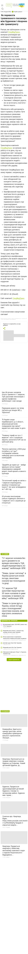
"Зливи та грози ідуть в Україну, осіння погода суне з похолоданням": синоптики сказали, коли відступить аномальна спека (13, 609)
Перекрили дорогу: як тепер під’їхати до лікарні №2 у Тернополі (13, 410)
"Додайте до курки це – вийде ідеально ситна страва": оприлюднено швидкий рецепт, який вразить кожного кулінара (14, 469)
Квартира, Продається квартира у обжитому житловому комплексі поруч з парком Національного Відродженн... (13, 850)
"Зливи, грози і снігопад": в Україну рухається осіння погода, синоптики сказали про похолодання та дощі (14, 578)
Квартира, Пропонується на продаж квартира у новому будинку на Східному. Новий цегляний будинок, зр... (13, 762)
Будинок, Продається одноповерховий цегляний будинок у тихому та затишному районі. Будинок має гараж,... (13, 791)
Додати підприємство (14, 659)
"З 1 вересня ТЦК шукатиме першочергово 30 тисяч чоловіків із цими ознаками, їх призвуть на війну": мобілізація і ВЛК (13, 593)
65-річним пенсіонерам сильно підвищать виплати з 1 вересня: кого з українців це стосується (14, 499)
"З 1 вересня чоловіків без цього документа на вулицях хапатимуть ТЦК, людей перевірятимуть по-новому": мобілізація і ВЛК (14, 563)
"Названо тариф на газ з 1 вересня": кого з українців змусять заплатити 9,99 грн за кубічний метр (14, 438)
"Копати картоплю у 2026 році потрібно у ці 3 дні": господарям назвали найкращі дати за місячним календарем (14, 453)
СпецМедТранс (14, 32)
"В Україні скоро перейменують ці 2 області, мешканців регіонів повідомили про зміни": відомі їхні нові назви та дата (13, 424)
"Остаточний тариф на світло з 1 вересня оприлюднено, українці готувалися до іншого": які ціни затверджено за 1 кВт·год (14, 484)
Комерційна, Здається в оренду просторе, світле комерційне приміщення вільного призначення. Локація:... (12, 733)
